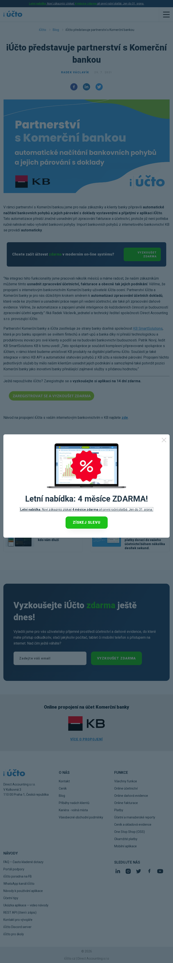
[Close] (164, 440)
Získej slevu (86, 522)
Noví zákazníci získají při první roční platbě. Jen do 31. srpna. (86, 509)
